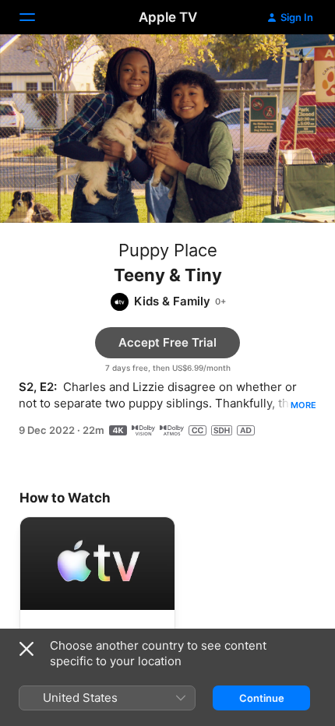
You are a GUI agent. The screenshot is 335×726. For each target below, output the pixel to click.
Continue (261, 698)
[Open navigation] (36, 17)
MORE (303, 405)
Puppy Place (167, 250)
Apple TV (168, 17)
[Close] (26, 649)
